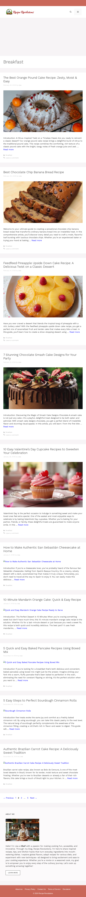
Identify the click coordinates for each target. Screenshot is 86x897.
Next (33, 798)
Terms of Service (54, 889)
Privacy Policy (30, 889)
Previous (8, 798)
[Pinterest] (45, 3)
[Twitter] (50, 3)
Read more (8, 149)
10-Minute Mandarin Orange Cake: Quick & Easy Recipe (42, 599)
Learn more (13, 873)
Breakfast (9, 155)
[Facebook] (35, 3)
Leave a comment (12, 158)
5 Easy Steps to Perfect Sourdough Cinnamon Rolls (40, 700)
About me (19, 889)
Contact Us (42, 889)
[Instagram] (40, 3)
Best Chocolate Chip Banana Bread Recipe (33, 172)
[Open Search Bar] (70, 12)
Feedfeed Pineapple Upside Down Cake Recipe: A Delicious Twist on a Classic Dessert (38, 264)
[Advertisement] (43, 34)
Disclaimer (67, 889)
